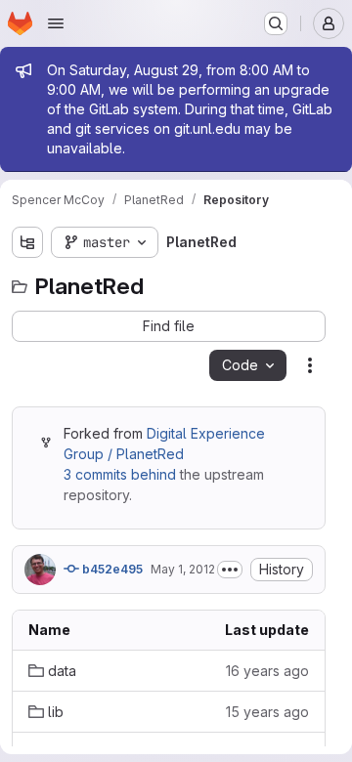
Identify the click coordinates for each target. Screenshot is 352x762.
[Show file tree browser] (27, 242)
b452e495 (111, 569)
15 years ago (267, 711)
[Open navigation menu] (55, 23)
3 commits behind (120, 474)
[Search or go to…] (275, 23)
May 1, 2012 (183, 569)
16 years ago (267, 670)
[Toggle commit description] (229, 569)
